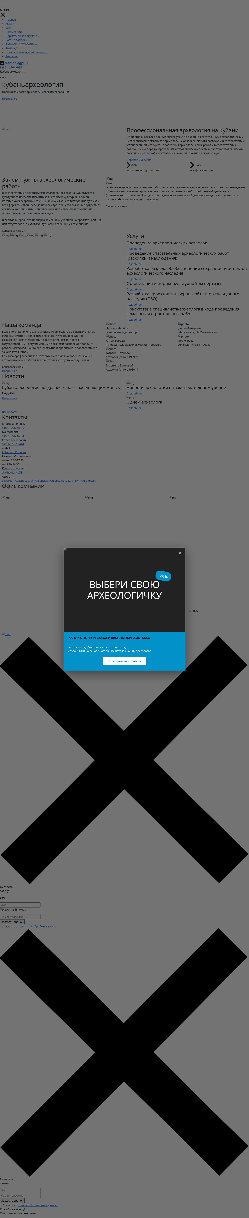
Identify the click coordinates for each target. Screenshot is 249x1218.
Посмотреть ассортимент (124, 661)
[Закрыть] (180, 553)
